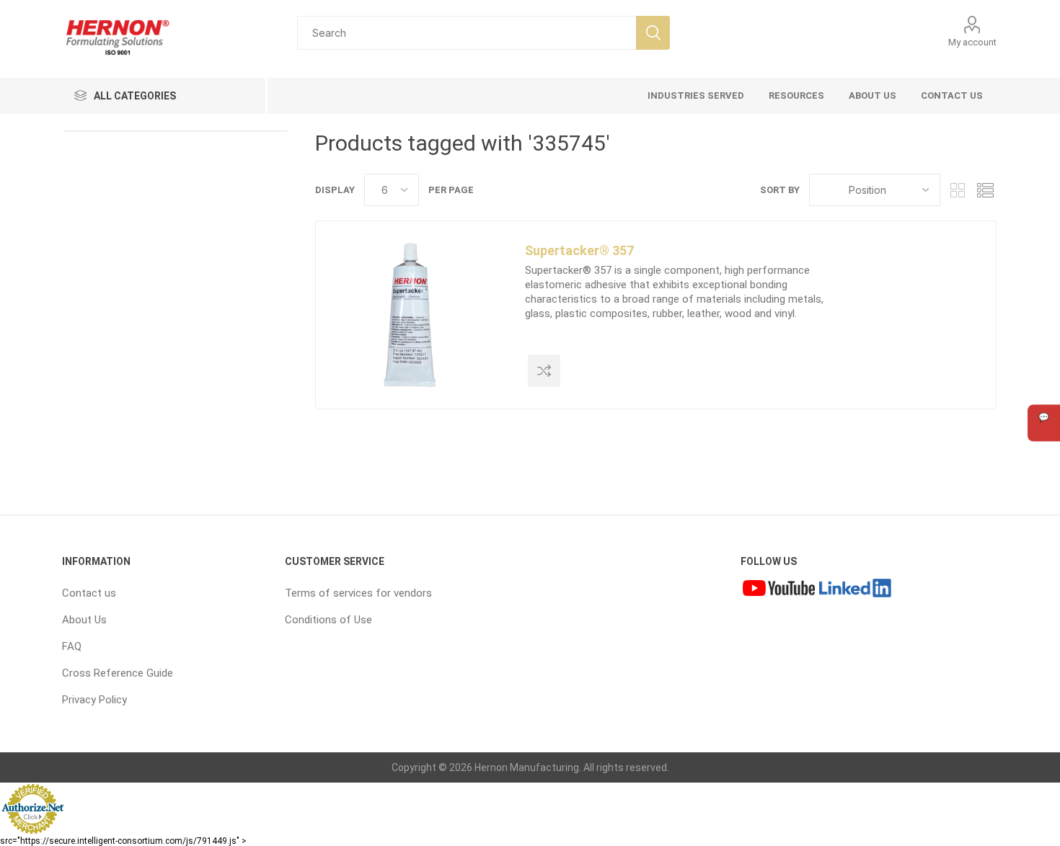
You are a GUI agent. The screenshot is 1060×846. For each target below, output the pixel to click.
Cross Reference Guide (117, 673)
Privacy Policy (94, 699)
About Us (84, 619)
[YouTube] (779, 589)
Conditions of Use (328, 619)
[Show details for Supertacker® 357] (409, 315)
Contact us (89, 593)
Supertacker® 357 (579, 250)
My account (972, 42)
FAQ (71, 646)
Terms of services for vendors (358, 593)
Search (653, 33)
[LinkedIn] (855, 589)
